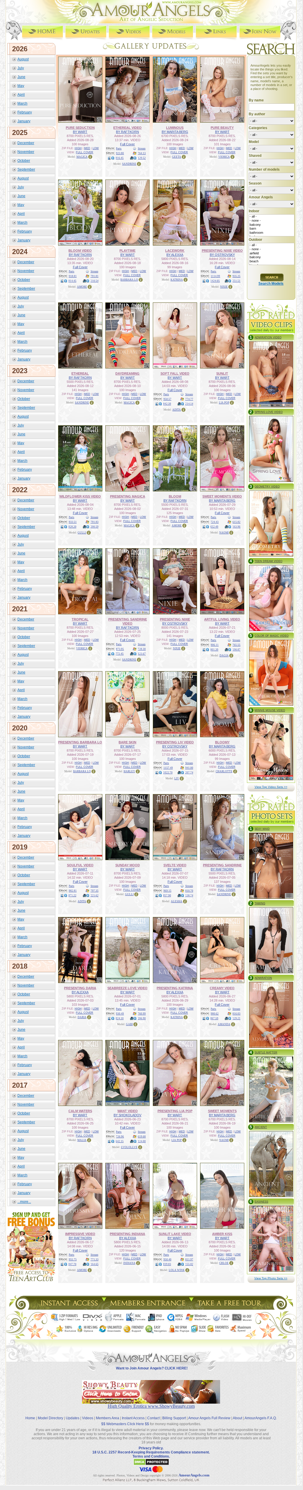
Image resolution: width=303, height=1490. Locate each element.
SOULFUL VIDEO (80, 865)
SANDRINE (129, 163)
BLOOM (175, 496)
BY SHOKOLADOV (127, 1115)
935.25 (236, 276)
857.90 (167, 895)
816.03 (236, 1013)
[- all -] (271, 217)
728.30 (142, 649)
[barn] (271, 229)
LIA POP (224, 402)
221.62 (95, 895)
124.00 (142, 1141)
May (20, 86)
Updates (72, 1418)
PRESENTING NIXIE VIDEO (222, 250)
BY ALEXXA (174, 254)
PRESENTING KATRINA (175, 988)
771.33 (95, 1259)
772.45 (120, 653)
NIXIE (224, 286)
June (21, 77)
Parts (119, 148)
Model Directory (50, 1418)
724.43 (215, 522)
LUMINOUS (175, 127)
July (20, 68)
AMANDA (224, 1024)
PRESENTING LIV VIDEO (175, 742)
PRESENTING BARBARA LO (80, 742)
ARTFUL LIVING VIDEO (222, 619)
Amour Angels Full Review (209, 1418)
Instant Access (133, 1418)
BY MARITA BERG (175, 132)
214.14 (189, 403)
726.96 (120, 1136)
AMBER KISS (222, 1234)
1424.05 (215, 280)
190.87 (236, 649)
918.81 (73, 276)
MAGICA (82, 156)
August (23, 59)
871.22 (72, 895)
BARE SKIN (127, 742)
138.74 (189, 895)
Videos (87, 1418)
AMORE (82, 286)
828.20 (72, 526)
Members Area (107, 1418)
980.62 (215, 1013)
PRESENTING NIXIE (175, 619)
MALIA (81, 1140)
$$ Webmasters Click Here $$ (125, 1424)
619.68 (142, 1136)
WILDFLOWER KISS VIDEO (80, 496)
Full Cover (127, 144)
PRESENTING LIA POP (175, 1111)
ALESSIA (176, 901)
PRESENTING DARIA (80, 988)
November (25, 152)
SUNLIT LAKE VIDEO (175, 1234)
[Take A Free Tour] (231, 1307)
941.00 (189, 767)
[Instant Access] (68, 1307)
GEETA (176, 156)
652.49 (214, 526)
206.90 (142, 1018)
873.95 (120, 649)
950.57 (167, 399)
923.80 (120, 153)
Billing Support (174, 1418)
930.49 (120, 1013)
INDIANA (129, 1263)
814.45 (72, 280)
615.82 (236, 522)
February (24, 112)
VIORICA (224, 156)
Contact (153, 1418)
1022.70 (168, 772)
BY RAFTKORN (127, 132)
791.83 (95, 522)
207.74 (189, 772)
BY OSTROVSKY (222, 254)
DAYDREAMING (127, 373)
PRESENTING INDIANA (127, 1234)
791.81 (95, 276)
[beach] (271, 261)
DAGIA (224, 655)
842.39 (167, 403)
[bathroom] (271, 233)
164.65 (95, 1264)
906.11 (215, 644)
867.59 (214, 1018)
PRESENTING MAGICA (127, 496)
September (26, 169)
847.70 (72, 1264)
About (237, 1418)
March (22, 103)
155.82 (189, 1264)
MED (87, 148)
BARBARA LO (129, 279)
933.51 (73, 522)
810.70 (189, 890)
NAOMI (224, 532)
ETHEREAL (80, 373)
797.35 (95, 890)
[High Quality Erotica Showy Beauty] (151, 1402)
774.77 (189, 399)
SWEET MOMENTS (222, 1111)
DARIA (82, 1017)
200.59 (95, 526)
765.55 (236, 644)
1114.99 (215, 276)
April (21, 95)
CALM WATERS (80, 1111)
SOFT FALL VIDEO (174, 373)
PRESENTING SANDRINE (222, 865)
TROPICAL (80, 619)
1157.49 (168, 767)
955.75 (73, 1259)
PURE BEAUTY (222, 127)
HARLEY (129, 771)
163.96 (236, 526)
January (23, 121)
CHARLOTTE (224, 771)
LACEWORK (174, 250)
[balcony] (271, 225)
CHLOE (224, 1263)
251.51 (236, 280)
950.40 (167, 1259)
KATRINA (177, 279)
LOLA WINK (177, 1270)
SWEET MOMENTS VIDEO (222, 496)
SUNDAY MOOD (127, 865)
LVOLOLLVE (129, 1147)
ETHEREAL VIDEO (127, 127)
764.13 (142, 153)
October (23, 161)
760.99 (142, 1013)
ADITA (176, 409)
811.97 (189, 1259)
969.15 (167, 890)
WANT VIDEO (127, 1111)
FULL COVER (84, 152)
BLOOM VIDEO (80, 250)
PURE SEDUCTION (80, 127)
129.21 (236, 1018)
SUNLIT (222, 373)
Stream (141, 148)
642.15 (120, 1141)
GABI (129, 1024)
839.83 (167, 1264)
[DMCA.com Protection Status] (151, 1464)
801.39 (214, 649)
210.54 (95, 280)
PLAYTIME (127, 250)
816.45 (120, 158)
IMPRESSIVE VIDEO (80, 1234)
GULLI (82, 532)
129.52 (142, 158)
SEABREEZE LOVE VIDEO (127, 988)
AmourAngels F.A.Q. (261, 1418)
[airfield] (271, 253)
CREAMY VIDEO (222, 988)
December (25, 143)
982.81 (73, 890)
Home (30, 1418)
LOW (96, 148)
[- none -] (271, 221)
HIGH (78, 148)
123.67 (142, 653)
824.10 (120, 1018)
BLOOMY (222, 742)
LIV (176, 778)
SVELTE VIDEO (174, 865)
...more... (24, 1202)
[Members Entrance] (147, 1307)
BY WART (80, 132)
